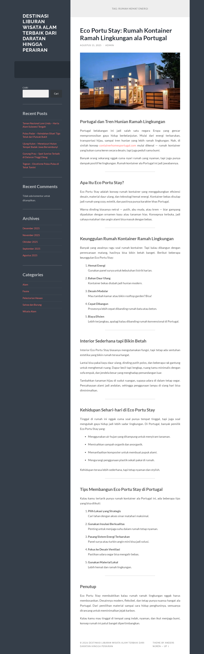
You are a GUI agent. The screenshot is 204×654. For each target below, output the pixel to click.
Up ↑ (166, 646)
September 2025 (31, 248)
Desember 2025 (31, 228)
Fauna (26, 291)
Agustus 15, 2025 (91, 45)
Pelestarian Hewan (33, 298)
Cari (25, 87)
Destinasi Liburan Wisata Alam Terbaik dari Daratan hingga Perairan (40, 33)
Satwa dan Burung (32, 304)
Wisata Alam (29, 311)
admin (109, 45)
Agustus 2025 (30, 255)
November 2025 (31, 235)
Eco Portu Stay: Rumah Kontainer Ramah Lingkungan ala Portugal (126, 34)
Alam (25, 284)
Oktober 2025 (30, 241)
